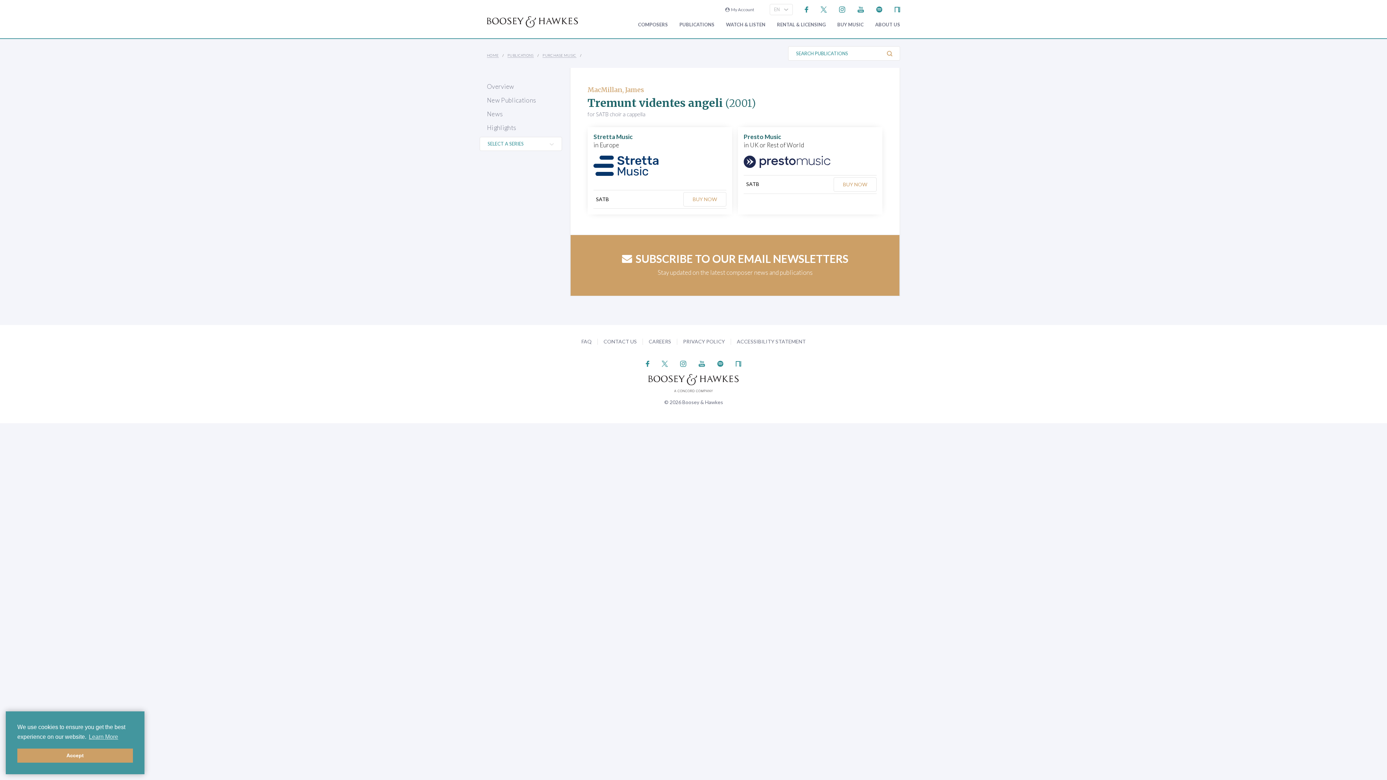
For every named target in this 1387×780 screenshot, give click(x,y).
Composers (653, 24)
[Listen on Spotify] (879, 9)
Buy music (850, 24)
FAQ (587, 341)
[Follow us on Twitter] (824, 9)
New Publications (511, 100)
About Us (887, 24)
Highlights (501, 127)
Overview (500, 86)
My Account (742, 9)
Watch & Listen (745, 24)
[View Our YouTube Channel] (860, 9)
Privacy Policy (704, 341)
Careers (660, 341)
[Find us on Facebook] (807, 9)
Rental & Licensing (801, 24)
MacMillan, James (616, 90)
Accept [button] (75, 755)
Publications (696, 24)
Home (493, 55)
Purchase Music (559, 55)
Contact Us (620, 341)
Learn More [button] (103, 737)
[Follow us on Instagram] (842, 9)
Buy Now (705, 199)
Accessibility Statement (771, 341)
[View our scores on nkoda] (897, 9)
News (495, 114)
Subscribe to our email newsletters (742, 258)
